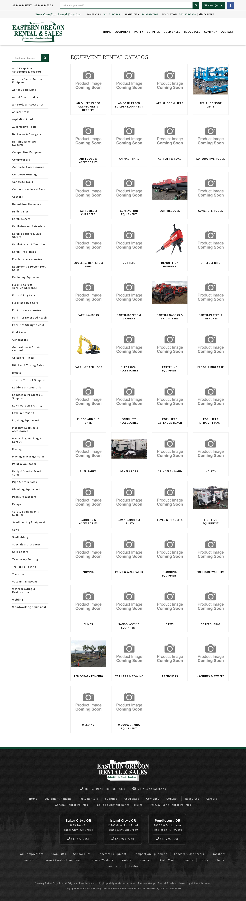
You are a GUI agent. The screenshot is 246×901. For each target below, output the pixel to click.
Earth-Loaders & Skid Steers (27, 235)
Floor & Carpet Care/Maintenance (24, 286)
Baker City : (103, 14)
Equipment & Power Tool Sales (29, 268)
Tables (133, 866)
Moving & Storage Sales (28, 456)
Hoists (16, 372)
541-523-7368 (80, 838)
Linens (188, 860)
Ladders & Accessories (27, 387)
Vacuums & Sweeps (24, 581)
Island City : (141, 14)
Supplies (153, 31)
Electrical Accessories (27, 259)
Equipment (123, 31)
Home (107, 31)
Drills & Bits (20, 211)
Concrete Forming (24, 174)
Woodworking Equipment (29, 607)
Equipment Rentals (57, 798)
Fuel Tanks (19, 332)
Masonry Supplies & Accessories (25, 429)
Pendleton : (179, 14)
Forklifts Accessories (26, 310)
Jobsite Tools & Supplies (29, 380)
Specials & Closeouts (26, 544)
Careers (208, 14)
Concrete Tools (22, 182)
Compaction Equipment (28, 152)
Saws (15, 529)
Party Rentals (88, 798)
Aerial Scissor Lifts (25, 97)
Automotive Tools (24, 126)
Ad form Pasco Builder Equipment (27, 80)
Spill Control (21, 552)
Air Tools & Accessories (28, 104)
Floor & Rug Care (23, 295)
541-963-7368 (124, 838)
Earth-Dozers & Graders (28, 226)
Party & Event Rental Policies (170, 805)
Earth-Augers (21, 219)
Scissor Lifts (82, 854)
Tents (204, 860)
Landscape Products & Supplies (27, 396)
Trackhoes (218, 854)
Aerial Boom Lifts (24, 89)
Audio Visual (168, 860)
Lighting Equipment (25, 420)
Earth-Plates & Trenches (29, 244)
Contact (227, 31)
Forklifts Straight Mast (28, 325)
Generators (20, 339)
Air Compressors (31, 854)
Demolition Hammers (26, 204)
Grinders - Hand (23, 358)
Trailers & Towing (24, 566)
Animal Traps (21, 112)
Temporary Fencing (25, 559)
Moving (17, 449)
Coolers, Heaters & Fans (28, 189)
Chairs (219, 860)
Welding (17, 599)
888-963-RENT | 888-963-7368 (32, 5)
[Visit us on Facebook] (230, 5)
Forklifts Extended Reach (29, 317)
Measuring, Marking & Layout (27, 440)
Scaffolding (20, 537)
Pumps (16, 504)
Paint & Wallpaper (24, 464)
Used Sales (172, 31)
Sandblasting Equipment (29, 522)
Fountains (115, 866)
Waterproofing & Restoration (23, 590)
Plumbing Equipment (26, 489)
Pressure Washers (24, 496)
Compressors (21, 159)
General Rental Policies (71, 805)
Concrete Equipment (112, 854)
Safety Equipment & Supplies (25, 513)
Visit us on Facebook (151, 789)
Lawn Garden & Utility (27, 405)
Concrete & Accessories (28, 167)
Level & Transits (23, 413)
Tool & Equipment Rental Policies (119, 805)
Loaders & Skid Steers (189, 854)
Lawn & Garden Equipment (63, 860)
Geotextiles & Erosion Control (27, 348)
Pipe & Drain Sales (24, 482)
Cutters (17, 196)
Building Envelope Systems (24, 143)
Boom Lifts (58, 854)
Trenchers (19, 574)
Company (210, 31)
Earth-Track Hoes (24, 251)
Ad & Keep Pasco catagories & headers (27, 70)
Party (138, 31)
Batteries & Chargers (26, 134)
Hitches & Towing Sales (28, 365)
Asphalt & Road (22, 119)
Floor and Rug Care (25, 302)
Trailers (125, 860)
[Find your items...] (44, 57)
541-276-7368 (169, 838)
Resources (192, 31)
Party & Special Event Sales (26, 473)
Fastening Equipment (26, 277)
